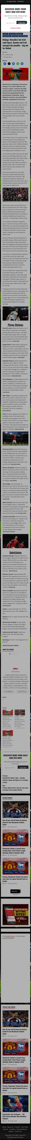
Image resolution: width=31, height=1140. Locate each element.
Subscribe (22, 23)
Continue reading (15, 28)
